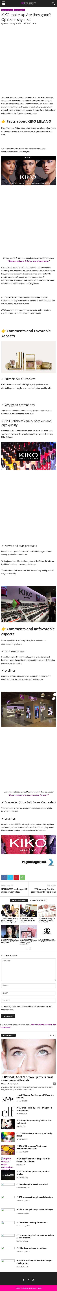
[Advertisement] (28, 56)
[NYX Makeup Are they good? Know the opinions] (8, 1099)
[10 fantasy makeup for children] (8, 1252)
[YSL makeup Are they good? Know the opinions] (28, 911)
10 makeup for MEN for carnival (33, 1184)
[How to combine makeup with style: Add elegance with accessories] (28, 931)
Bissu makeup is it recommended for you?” (29, 795)
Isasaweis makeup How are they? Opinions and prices (10, 940)
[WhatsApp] (22, 877)
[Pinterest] (16, 877)
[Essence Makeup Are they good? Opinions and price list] (47, 911)
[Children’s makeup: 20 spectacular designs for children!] (8, 1164)
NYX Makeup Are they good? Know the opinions (43, 890)
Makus (5, 24)
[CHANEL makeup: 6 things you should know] (47, 931)
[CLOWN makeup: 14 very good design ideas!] (8, 1137)
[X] (33, 1280)
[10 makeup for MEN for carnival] (8, 1188)
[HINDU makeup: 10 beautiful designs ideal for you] (8, 1264)
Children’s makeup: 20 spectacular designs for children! (33, 1160)
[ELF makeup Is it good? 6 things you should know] (8, 1111)
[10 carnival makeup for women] (8, 1226)
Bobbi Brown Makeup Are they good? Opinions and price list (9, 920)
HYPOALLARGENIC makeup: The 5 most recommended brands (27, 1078)
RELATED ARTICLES (19, 900)
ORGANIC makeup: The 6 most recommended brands (31, 1147)
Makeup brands (7, 10)
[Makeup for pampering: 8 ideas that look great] (8, 1124)
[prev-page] (27, 948)
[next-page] (30, 948)
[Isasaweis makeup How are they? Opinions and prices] (10, 931)
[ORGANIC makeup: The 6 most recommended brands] (8, 1150)
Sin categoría (19, 10)
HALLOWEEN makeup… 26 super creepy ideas (14, 890)
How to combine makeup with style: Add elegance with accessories (28, 941)
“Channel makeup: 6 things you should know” (29, 261)
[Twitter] (10, 877)
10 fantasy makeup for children (33, 1248)
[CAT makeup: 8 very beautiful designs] (8, 1201)
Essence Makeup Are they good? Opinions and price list (46, 920)
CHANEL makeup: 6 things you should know (46, 940)
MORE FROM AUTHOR (37, 900)
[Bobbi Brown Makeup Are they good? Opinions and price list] (10, 911)
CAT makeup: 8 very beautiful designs (36, 1197)
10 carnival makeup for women (33, 1222)
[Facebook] (4, 877)
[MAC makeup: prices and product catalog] (8, 1175)
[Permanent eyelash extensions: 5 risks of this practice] (8, 1239)
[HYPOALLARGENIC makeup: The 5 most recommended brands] (28, 1056)
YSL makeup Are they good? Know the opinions (27, 920)
